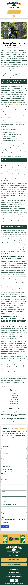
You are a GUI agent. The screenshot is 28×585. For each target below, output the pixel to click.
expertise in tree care (15, 104)
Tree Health (13, 397)
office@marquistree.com (14, 576)
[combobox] (13, 386)
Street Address (4, 479)
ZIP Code (3, 491)
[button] (14, 16)
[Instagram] (16, 580)
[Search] (26, 386)
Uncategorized (13, 403)
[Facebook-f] (12, 580)
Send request (5, 526)
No (11, 471)
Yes (5, 471)
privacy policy (14, 555)
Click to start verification (19, 520)
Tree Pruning (13, 399)
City (2, 485)
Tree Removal (13, 401)
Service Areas (9, 47)
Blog (13, 393)
